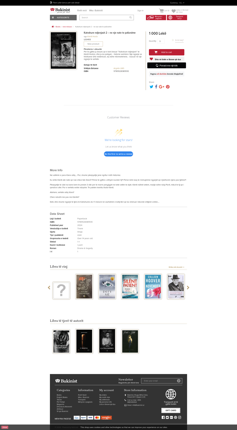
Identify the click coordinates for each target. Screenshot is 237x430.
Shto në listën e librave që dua (167, 59)
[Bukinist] (60, 10)
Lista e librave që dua (107, 404)
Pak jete (130, 356)
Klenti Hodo (92, 37)
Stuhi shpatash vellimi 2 (84, 303)
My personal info (105, 402)
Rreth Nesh (82, 395)
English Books (62, 397)
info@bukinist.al (138, 405)
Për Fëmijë (61, 402)
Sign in (140, 11)
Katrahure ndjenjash (61, 357)
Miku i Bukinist (83, 397)
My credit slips (104, 397)
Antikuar (60, 409)
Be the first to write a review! (118, 154)
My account (106, 390)
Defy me (107, 302)
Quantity (152, 41)
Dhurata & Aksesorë (64, 407)
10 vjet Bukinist (62, 411)
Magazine (60, 404)
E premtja (84, 356)
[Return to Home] (52, 27)
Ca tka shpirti (107, 356)
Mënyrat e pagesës (85, 402)
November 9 (153, 302)
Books (59, 395)
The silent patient (130, 303)
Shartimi (176, 302)
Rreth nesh (82, 10)
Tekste (59, 400)
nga (85, 37)
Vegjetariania (61, 302)
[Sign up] (178, 380)
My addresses (104, 400)
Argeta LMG (119, 68)
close (5, 427)
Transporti (82, 400)
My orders (103, 395)
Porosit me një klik (168, 65)
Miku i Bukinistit (96, 10)
